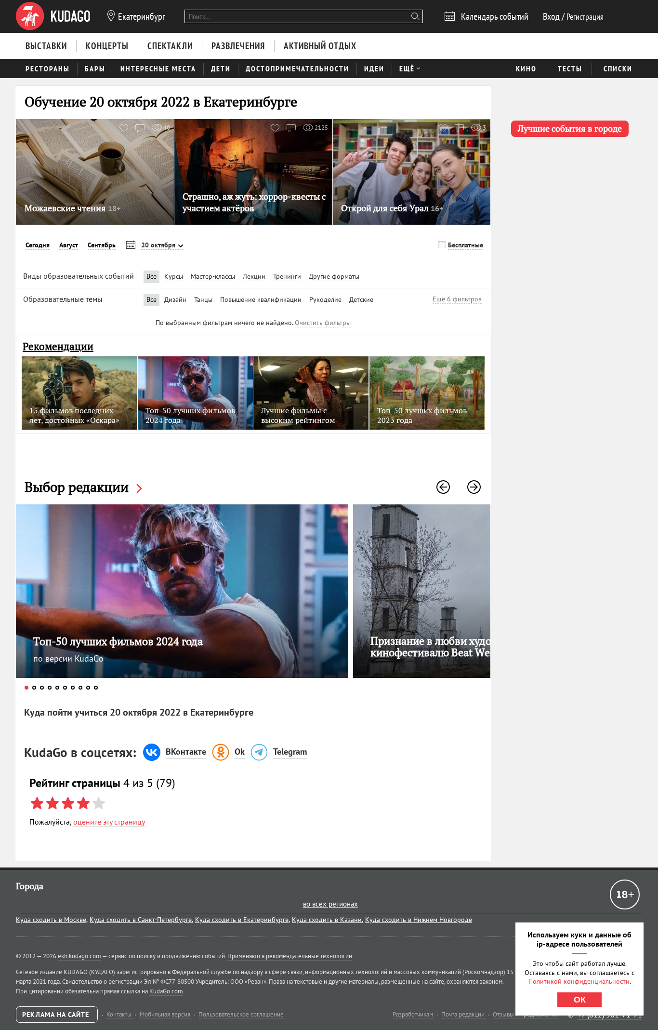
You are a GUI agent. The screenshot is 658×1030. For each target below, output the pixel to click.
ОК (580, 999)
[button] (443, 487)
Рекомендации (58, 346)
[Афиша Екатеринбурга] (53, 16)
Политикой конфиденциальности (579, 981)
